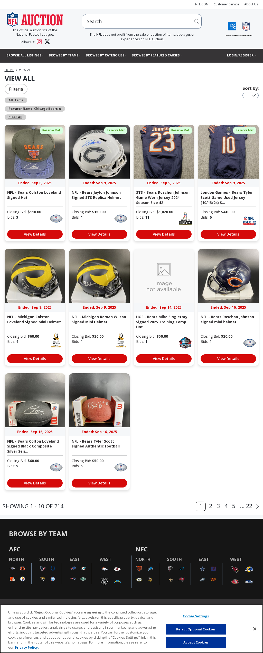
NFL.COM (202, 4)
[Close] (254, 629)
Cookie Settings (196, 616)
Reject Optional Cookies (195, 629)
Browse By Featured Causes (156, 55)
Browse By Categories (105, 55)
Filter (15, 89)
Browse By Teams (63, 55)
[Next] (257, 506)
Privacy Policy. (27, 647)
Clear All (15, 117)
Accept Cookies (196, 642)
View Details (35, 234)
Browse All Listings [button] (23, 55)
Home (9, 70)
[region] (131, 629)
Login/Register (240, 55)
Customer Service (226, 4)
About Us (251, 4)
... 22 (246, 506)
